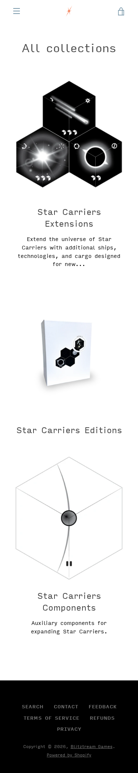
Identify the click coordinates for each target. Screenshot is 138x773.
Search (32, 706)
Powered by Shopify (69, 754)
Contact (66, 706)
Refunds (102, 718)
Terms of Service (51, 718)
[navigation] (16, 11)
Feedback (103, 706)
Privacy (69, 729)
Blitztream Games (92, 746)
